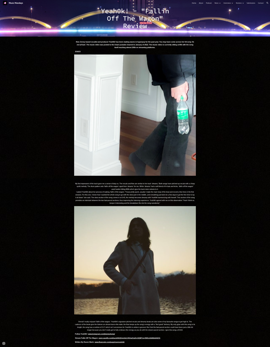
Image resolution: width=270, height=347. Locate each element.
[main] (135, 18)
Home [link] (194, 3)
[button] (267, 2)
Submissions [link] (251, 3)
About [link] (201, 3)
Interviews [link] (227, 3)
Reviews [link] (239, 3)
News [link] (217, 3)
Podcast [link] (209, 3)
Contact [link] (261, 3)
